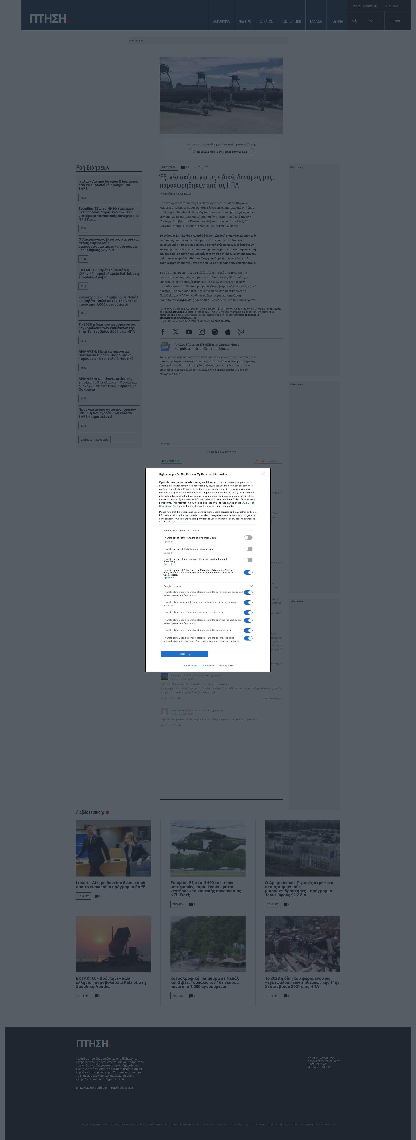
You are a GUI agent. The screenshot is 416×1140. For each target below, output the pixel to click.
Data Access (208, 665)
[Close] (264, 475)
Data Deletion (190, 665)
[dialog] (208, 570)
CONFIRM (185, 654)
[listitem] (208, 530)
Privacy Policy (226, 665)
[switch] (248, 537)
